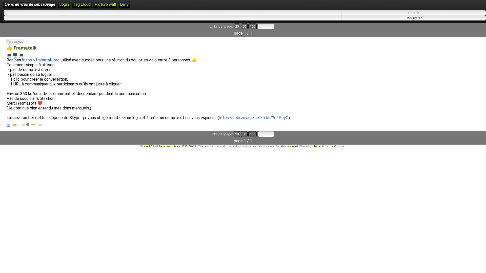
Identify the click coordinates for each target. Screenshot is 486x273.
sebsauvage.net (289, 146)
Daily (124, 4)
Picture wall (105, 4)
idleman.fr (318, 146)
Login (64, 4)
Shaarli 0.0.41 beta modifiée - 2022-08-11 (168, 146)
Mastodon (339, 146)
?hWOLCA (36, 125)
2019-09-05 (18, 125)
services (17, 41)
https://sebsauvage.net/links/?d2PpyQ (254, 117)
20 (237, 26)
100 (252, 26)
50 (244, 26)
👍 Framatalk (21, 48)
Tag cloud (82, 4)
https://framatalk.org (40, 60)
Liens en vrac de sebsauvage (30, 4)
